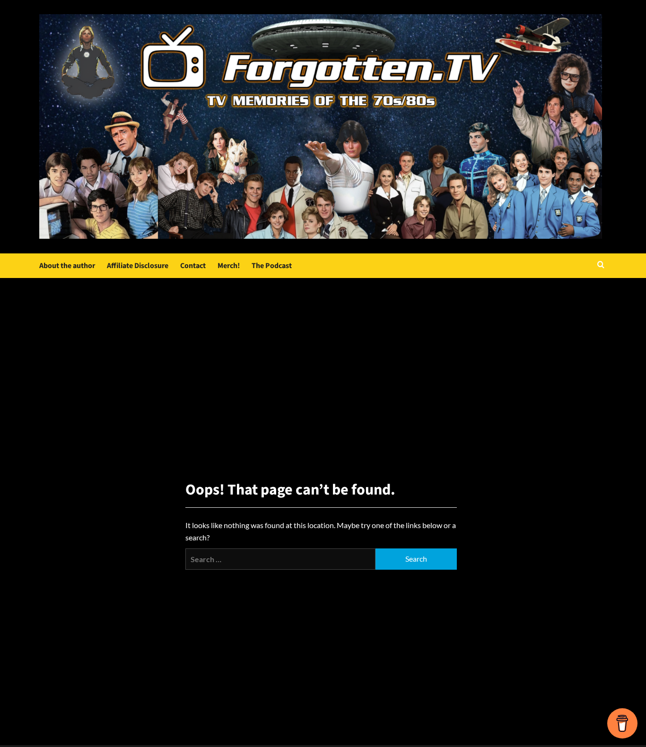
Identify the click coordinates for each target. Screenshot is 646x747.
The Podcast (272, 266)
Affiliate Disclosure (137, 266)
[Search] (601, 265)
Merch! (229, 266)
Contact (193, 266)
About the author (67, 266)
